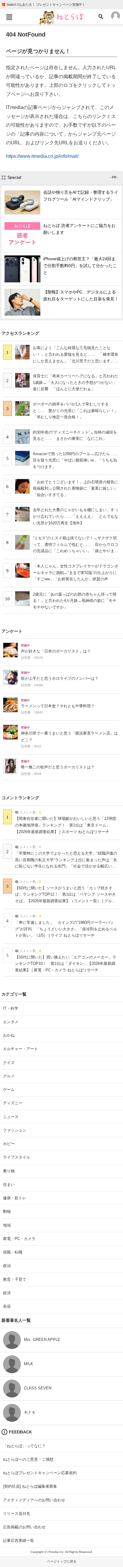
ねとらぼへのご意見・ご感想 (28, 1459)
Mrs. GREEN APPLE (42, 1339)
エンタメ (11, 1022)
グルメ (9, 1076)
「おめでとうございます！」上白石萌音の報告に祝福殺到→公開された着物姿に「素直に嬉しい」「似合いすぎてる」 (75, 488)
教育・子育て (14, 1279)
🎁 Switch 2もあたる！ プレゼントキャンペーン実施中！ (43, 4)
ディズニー (12, 1103)
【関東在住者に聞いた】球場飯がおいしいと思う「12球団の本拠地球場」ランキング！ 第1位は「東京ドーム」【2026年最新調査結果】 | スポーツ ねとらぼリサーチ (65, 825)
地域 (7, 1225)
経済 (7, 1293)
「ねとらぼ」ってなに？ (24, 1446)
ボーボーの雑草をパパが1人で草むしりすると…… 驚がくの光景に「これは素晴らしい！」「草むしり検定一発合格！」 (75, 410)
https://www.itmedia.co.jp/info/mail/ (42, 156)
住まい (9, 1184)
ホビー (9, 1143)
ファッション (14, 1130)
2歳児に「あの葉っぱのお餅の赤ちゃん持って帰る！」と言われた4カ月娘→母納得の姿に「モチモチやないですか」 (74, 600)
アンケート (11, 631)
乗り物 (9, 1171)
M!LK (28, 1364)
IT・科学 (10, 1008)
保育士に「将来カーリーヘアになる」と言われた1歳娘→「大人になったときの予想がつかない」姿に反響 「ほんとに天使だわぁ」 (75, 382)
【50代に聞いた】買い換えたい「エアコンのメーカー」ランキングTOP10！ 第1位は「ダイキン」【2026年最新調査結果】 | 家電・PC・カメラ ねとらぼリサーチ (65, 963)
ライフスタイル (16, 1157)
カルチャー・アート (20, 1049)
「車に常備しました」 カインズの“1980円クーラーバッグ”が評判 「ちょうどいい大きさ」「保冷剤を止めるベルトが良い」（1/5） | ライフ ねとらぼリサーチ (66, 929)
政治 (7, 1265)
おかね (9, 1035)
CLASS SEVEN (37, 1388)
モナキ (30, 1412)
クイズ (9, 1062)
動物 (7, 1211)
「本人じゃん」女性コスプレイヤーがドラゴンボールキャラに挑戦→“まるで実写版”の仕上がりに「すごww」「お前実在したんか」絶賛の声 (75, 572)
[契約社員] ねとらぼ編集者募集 (30, 1486)
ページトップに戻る (61, 1561)
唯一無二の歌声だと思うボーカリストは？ (58, 767)
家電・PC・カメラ (19, 1238)
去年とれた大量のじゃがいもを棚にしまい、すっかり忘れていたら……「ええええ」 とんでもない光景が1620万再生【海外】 (75, 516)
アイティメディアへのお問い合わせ (34, 1500)
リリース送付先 (16, 1513)
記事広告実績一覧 (18, 1540)
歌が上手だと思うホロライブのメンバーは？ (60, 678)
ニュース (11, 1117)
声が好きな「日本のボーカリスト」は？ (56, 651)
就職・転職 (12, 1252)
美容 (7, 1306)
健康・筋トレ (14, 1198)
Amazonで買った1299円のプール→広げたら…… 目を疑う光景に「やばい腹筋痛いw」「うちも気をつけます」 (77, 460)
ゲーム (9, 1089)
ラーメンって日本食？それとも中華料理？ (58, 706)
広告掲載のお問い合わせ (24, 1527)
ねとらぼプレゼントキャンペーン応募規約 (40, 1473)
